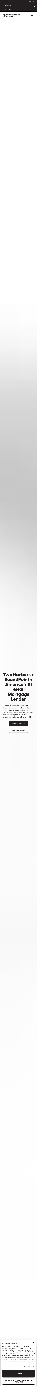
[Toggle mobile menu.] (32, 15)
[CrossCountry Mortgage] (11, 15)
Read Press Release (18, 730)
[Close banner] (33, 1342)
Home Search (8, 9)
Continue (18, 1373)
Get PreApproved (18, 723)
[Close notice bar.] (34, 6)
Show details (28, 1367)
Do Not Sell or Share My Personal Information (18, 1381)
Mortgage (8, 5)
